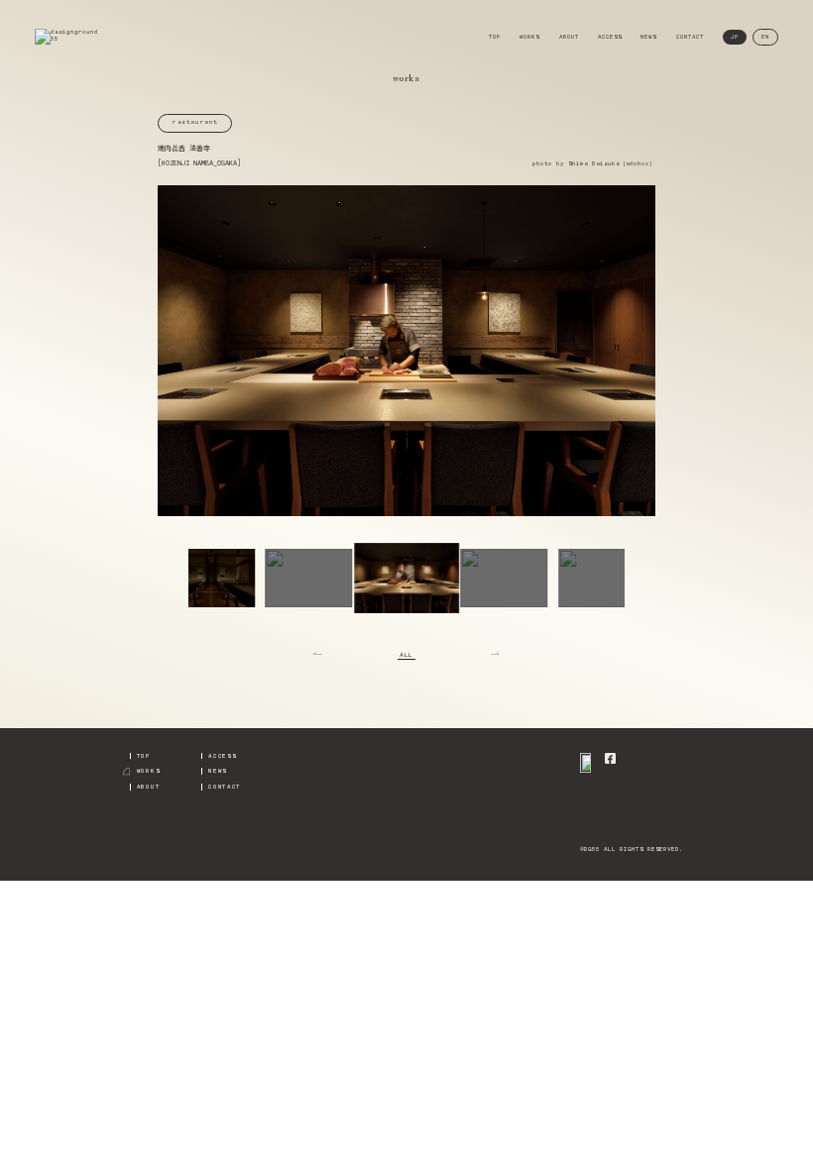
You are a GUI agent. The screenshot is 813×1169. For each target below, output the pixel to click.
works (148, 771)
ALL (406, 655)
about (148, 787)
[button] (211, 578)
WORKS (529, 37)
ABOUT (569, 37)
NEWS (648, 37)
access (222, 756)
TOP (495, 37)
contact (224, 787)
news (217, 771)
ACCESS (610, 37)
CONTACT (690, 37)
